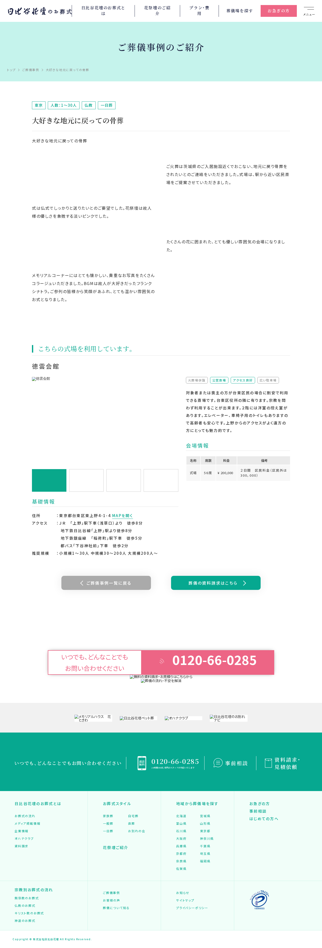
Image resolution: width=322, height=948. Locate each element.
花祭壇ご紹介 (116, 847)
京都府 (181, 853)
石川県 (181, 831)
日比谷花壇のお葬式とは (103, 11)
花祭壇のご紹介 (157, 11)
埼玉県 (205, 853)
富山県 (181, 823)
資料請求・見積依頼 (287, 763)
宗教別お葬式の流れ (34, 889)
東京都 (205, 831)
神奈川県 (207, 838)
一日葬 (108, 831)
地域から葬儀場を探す (197, 803)
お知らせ (182, 892)
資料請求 (21, 846)
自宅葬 (133, 816)
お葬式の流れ (25, 816)
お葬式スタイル (117, 803)
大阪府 (181, 838)
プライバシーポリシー (192, 908)
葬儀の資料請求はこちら (212, 583)
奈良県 (181, 861)
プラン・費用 (199, 11)
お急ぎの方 (279, 11)
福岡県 (205, 861)
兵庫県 (181, 846)
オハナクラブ (24, 838)
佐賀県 (181, 868)
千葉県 (205, 846)
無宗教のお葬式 (27, 898)
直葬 (131, 823)
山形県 (205, 823)
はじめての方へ (264, 818)
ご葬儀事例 (111, 892)
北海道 (181, 816)
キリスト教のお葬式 (29, 913)
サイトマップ (185, 900)
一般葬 (108, 823)
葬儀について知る (116, 908)
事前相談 (236, 763)
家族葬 (108, 816)
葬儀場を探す (239, 11)
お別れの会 (136, 831)
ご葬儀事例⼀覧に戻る (109, 583)
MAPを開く (122, 515)
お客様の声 (111, 900)
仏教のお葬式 (25, 905)
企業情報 (21, 831)
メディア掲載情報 (27, 823)
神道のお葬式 (25, 920)
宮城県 (205, 816)
